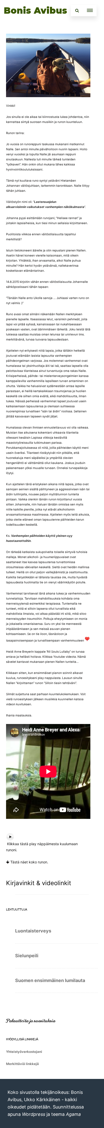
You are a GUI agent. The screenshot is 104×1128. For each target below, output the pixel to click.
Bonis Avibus (35, 10)
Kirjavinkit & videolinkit (38, 883)
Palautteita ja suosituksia (30, 1020)
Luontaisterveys (33, 930)
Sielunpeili (26, 955)
